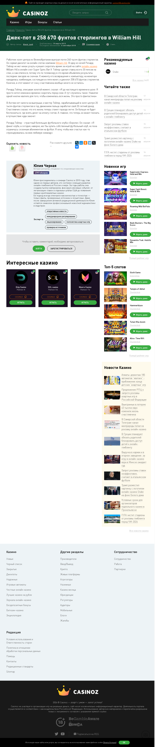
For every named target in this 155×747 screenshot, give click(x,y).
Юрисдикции (66, 594)
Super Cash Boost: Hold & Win (138, 190)
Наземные (65, 584)
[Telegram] (89, 143)
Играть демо (141, 183)
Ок (124, 742)
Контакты (11, 661)
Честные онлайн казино (18, 589)
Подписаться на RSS (87, 734)
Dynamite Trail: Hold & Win (140, 241)
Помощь (10, 656)
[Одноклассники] (85, 143)
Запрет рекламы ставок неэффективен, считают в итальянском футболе (117, 127)
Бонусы (42, 22)
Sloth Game (135, 272)
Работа (118, 564)
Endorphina (134, 276)
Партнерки (119, 569)
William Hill (61, 62)
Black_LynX (28, 44)
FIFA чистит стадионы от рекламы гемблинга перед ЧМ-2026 (122, 154)
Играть (21, 302)
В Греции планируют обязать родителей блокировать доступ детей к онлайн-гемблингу (123, 113)
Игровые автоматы (16, 584)
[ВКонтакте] (77, 147)
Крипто (64, 569)
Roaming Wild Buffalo (140, 206)
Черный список (14, 564)
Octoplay (133, 177)
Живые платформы (70, 574)
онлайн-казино (89, 66)
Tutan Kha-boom (137, 322)
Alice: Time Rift (137, 338)
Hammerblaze (136, 305)
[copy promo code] (25, 297)
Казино (14, 22)
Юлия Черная (45, 165)
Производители (68, 558)
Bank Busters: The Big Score (140, 224)
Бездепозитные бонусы (18, 605)
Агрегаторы (66, 579)
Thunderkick (135, 292)
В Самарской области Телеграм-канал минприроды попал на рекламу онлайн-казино (123, 99)
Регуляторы (66, 599)
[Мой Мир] (81, 143)
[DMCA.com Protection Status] (75, 725)
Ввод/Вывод (66, 564)
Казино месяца (68, 589)
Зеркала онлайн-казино (18, 599)
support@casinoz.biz (121, 3)
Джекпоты (11, 574)
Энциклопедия (13, 615)
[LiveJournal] (77, 143)
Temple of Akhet (137, 289)
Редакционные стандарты (19, 666)
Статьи (57, 22)
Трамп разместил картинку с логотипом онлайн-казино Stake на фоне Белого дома (122, 141)
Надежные (11, 579)
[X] (94, 143)
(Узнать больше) (109, 742)
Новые (9, 558)
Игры (28, 22)
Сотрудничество (122, 558)
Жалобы (64, 620)
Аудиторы (65, 605)
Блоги (63, 615)
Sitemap (10, 671)
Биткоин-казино (14, 610)
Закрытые (11, 569)
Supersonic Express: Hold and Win (139, 173)
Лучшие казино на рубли (19, 594)
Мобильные (66, 610)
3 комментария (93, 44)
